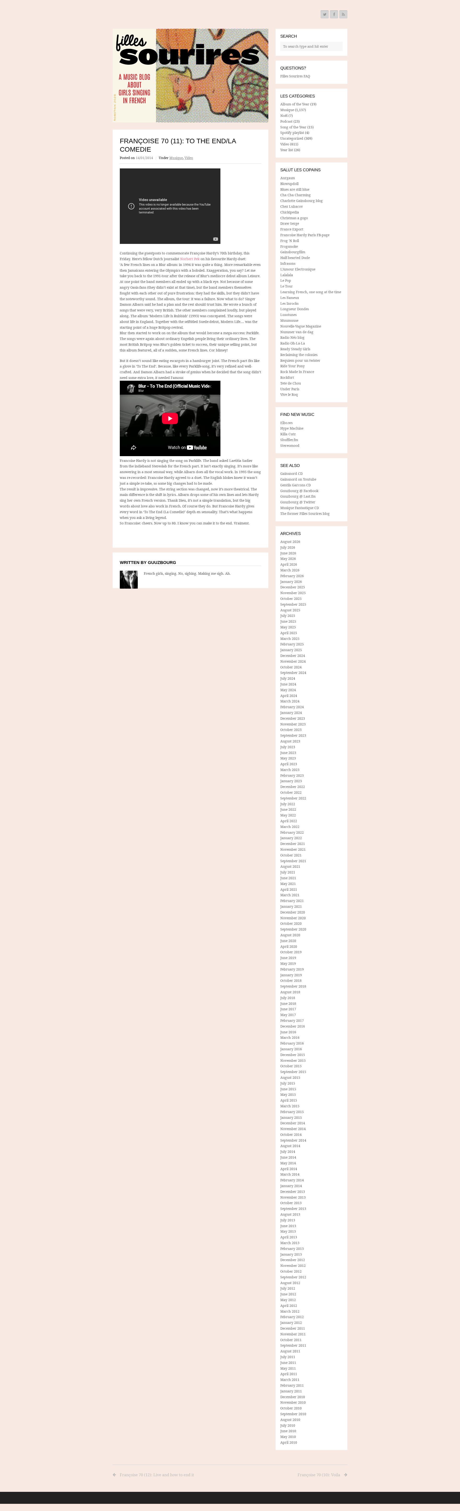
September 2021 (293, 861)
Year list (286, 150)
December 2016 (292, 1026)
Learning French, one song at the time (310, 292)
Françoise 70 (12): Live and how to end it (157, 1474)
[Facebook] (334, 14)
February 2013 (292, 1248)
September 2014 (293, 1140)
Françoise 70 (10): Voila (319, 1474)
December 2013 (292, 1191)
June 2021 (288, 878)
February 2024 (292, 707)
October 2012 (291, 1271)
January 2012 (291, 1322)
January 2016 (291, 1049)
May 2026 (288, 558)
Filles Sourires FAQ (295, 76)
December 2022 (292, 786)
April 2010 (288, 1442)
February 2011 (292, 1385)
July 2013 (287, 1220)
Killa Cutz (288, 434)
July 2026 (287, 547)
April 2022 (288, 821)
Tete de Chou (290, 383)
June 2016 (288, 1032)
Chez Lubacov (291, 206)
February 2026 (292, 576)
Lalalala (286, 275)
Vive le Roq (289, 394)
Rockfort (287, 377)
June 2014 (288, 1157)
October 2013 (291, 1203)
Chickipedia (289, 212)
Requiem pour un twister (300, 360)
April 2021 (288, 889)
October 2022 (291, 792)
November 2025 (293, 593)
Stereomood (289, 445)
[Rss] (343, 14)
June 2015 (288, 1089)
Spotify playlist (292, 132)
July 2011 (287, 1357)
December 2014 (292, 1123)
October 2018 (291, 980)
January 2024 (291, 712)
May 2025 (288, 627)
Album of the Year (294, 104)
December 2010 (292, 1397)
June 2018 (288, 1003)
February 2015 (292, 1111)
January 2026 (291, 581)
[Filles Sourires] (190, 75)
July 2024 (287, 678)
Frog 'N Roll (289, 240)
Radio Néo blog (292, 337)
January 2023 (291, 781)
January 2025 (291, 650)
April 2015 (288, 1100)
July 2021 (287, 872)
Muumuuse (289, 320)
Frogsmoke (289, 246)
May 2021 (288, 883)
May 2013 (288, 1231)
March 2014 (289, 1174)
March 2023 (289, 769)
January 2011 (291, 1391)
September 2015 (293, 1071)
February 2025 (292, 644)
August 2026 (290, 541)
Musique (176, 158)
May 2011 (288, 1368)
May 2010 (288, 1436)
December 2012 (292, 1260)
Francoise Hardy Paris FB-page (304, 235)
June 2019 (288, 957)
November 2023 (293, 724)
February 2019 (292, 969)
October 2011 (291, 1340)
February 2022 (292, 832)
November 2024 (293, 661)
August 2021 (290, 866)
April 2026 (288, 564)
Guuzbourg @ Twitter (297, 502)
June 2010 (288, 1431)
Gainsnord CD (291, 473)
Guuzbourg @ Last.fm (298, 496)
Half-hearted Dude (295, 257)
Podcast (286, 121)
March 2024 (289, 701)
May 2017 (288, 1014)
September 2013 (293, 1208)
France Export (291, 229)
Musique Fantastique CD (299, 508)
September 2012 (293, 1277)
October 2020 (291, 923)
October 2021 (291, 855)
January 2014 (291, 1186)
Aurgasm (287, 178)
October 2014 (291, 1134)
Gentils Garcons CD (295, 485)
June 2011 (288, 1362)
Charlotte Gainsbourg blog (301, 200)
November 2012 (293, 1265)
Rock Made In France (297, 371)
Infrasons (287, 263)
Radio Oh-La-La (292, 343)
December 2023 (292, 718)
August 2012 (290, 1283)
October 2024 (291, 667)
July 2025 (287, 615)
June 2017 (288, 1009)
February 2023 (292, 775)
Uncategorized (291, 138)
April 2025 (288, 633)
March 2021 (289, 895)
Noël (284, 115)
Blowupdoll (289, 183)
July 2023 (287, 747)
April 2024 (288, 695)
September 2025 (293, 604)
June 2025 (288, 621)
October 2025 (291, 598)
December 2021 (292, 843)
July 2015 (287, 1083)
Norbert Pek (190, 259)
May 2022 (288, 815)
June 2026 (288, 553)
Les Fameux (289, 297)
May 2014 (288, 1163)
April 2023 (288, 764)
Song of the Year (293, 127)
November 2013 (293, 1197)
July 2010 (287, 1425)
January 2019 (291, 975)
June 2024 (288, 684)
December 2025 (292, 587)
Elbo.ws (286, 422)
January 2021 (291, 906)
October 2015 (291, 1066)
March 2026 (289, 570)
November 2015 (293, 1060)
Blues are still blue (294, 189)
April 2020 (288, 946)
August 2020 (290, 935)
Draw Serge (289, 223)
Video (188, 158)
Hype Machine (291, 428)
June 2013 (288, 1226)
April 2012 (288, 1305)
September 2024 (293, 672)
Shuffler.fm (289, 439)
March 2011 (289, 1379)
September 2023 (293, 735)
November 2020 (293, 918)
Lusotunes (288, 314)
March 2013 (289, 1243)
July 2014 (287, 1151)
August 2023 (290, 741)
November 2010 (293, 1402)
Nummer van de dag (296, 332)
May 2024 (288, 690)
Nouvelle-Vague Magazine (300, 326)
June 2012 (288, 1294)
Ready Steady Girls (295, 349)
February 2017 (292, 1020)
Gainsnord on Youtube (298, 479)
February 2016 (292, 1043)
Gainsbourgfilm (292, 252)
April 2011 (288, 1374)
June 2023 (288, 752)
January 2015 (291, 1117)
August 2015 (290, 1077)
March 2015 (289, 1106)
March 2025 (289, 638)
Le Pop (285, 280)
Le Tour (286, 286)
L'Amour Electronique (297, 269)
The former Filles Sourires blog (305, 513)
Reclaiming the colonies (298, 354)
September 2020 (293, 929)
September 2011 (293, 1345)
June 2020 (288, 940)
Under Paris (289, 389)
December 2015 (292, 1054)
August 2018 (290, 992)
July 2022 (287, 804)
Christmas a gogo (294, 218)
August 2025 (290, 610)
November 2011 (293, 1334)
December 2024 (292, 655)
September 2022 (293, 798)
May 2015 (288, 1094)
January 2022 (291, 838)
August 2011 (290, 1351)
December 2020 (292, 912)
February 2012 (292, 1317)
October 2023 (291, 729)
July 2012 (287, 1288)
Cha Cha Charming (295, 195)
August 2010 (290, 1419)
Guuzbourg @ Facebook (299, 490)
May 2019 (288, 963)
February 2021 (292, 900)
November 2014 (293, 1128)
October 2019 (291, 952)
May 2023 (288, 758)
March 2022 (289, 826)
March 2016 (289, 1037)
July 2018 (287, 997)
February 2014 (292, 1180)
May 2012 (288, 1300)
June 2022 (288, 809)
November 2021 (293, 849)
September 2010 (293, 1414)
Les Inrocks (289, 303)
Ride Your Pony (292, 366)
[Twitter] (325, 14)
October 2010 (291, 1408)
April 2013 (288, 1237)
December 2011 (292, 1328)
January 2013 (291, 1254)
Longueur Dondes (294, 309)
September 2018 (293, 986)
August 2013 (290, 1214)
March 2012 (289, 1311)
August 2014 (290, 1145)
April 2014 (288, 1168)
